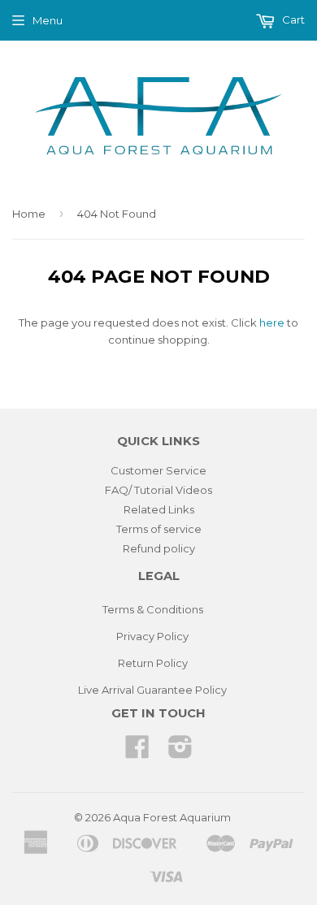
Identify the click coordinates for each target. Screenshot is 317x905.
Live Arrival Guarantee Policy (152, 689)
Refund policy (159, 548)
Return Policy (153, 662)
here (271, 322)
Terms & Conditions (152, 609)
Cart (292, 19)
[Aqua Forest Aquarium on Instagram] (180, 752)
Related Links (159, 509)
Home (29, 213)
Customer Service (158, 470)
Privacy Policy (152, 636)
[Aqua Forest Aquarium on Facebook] (137, 752)
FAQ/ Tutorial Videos (158, 489)
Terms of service (159, 528)
